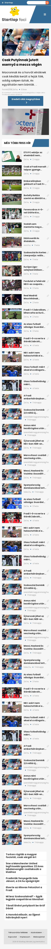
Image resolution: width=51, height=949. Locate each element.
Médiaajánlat (39, 937)
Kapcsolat (12, 937)
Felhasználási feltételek (18, 932)
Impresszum (25, 937)
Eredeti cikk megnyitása (26, 99)
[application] (25, 122)
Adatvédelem (36, 932)
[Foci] (15, 14)
